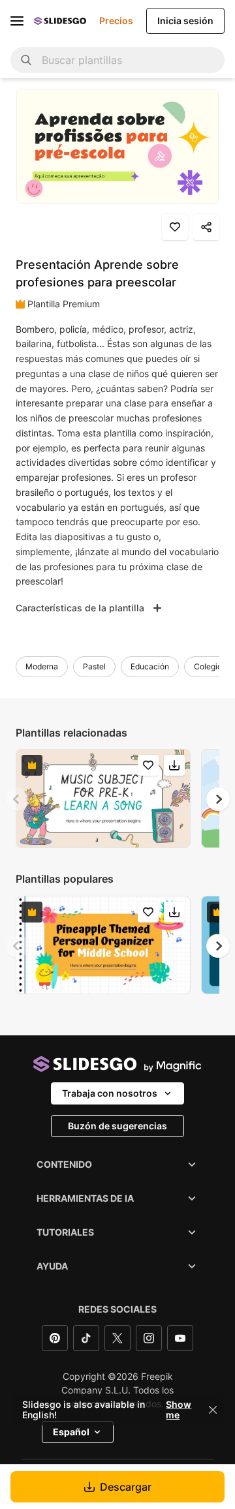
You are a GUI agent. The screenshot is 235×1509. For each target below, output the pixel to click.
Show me (178, 1409)
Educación (150, 666)
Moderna (41, 666)
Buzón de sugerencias (117, 1125)
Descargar (125, 1486)
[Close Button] (212, 1409)
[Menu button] (17, 20)
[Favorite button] (175, 227)
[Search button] (26, 60)
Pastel (94, 666)
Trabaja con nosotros (109, 1093)
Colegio (208, 666)
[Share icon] (206, 227)
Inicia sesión (185, 20)
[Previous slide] (17, 799)
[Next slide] (218, 799)
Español (71, 1431)
